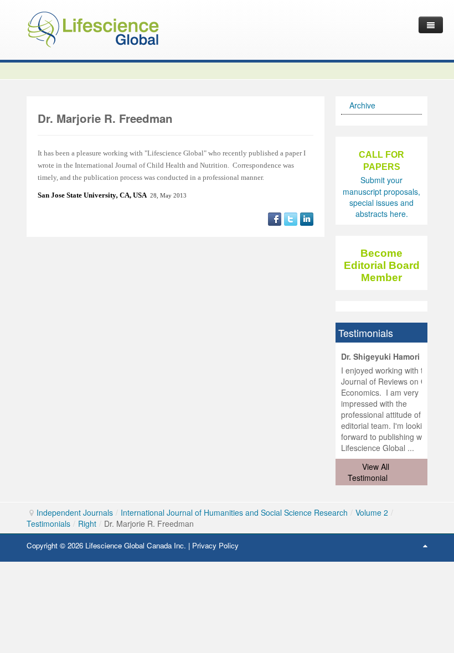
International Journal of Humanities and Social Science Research (234, 512)
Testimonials (48, 523)
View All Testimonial (368, 472)
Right (87, 523)
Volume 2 (371, 512)
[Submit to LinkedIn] (306, 218)
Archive (362, 105)
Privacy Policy (215, 545)
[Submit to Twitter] (290, 218)
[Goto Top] (425, 545)
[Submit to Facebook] (274, 218)
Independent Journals (75, 512)
